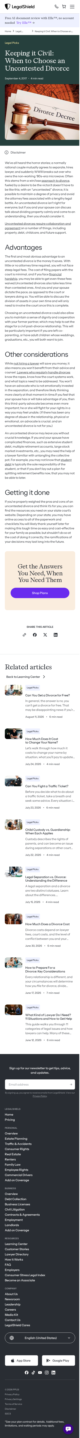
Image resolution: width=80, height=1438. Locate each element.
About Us (11, 1294)
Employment (14, 1220)
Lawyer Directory (16, 1254)
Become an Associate (20, 1280)
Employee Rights (16, 1170)
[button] (40, 1338)
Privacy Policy (40, 1096)
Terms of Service (13, 1404)
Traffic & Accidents (18, 1144)
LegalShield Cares (17, 1325)
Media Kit (11, 1315)
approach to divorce (55, 180)
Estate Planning (16, 1138)
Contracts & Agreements (22, 1214)
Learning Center (16, 1244)
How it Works (14, 1259)
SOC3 (8, 1413)
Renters (10, 1159)
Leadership (12, 1304)
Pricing (10, 1120)
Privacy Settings (13, 1399)
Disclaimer (10, 1408)
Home (9, 1114)
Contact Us (12, 1320)
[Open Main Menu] (72, 6)
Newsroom (12, 1299)
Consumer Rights (17, 1149)
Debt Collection (15, 1199)
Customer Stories (17, 1249)
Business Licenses (17, 1204)
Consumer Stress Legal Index (25, 1275)
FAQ (8, 1265)
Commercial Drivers (19, 1175)
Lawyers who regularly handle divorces (43, 372)
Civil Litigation (15, 1209)
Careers (10, 1309)
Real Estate (13, 1154)
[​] (56, 6)
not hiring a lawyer (26, 363)
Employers (12, 1270)
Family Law (13, 1164)
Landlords (12, 1225)
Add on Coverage (17, 1180)
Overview (11, 1133)
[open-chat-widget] (68, 1429)
